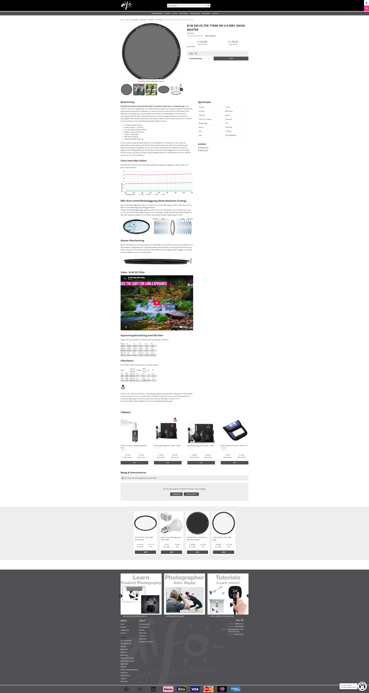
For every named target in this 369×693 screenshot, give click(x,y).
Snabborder (125, 630)
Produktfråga (196, 59)
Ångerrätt (124, 673)
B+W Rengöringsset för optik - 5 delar (200, 446)
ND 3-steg (158, 20)
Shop (127, 20)
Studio (167, 13)
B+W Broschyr (203, 150)
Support (124, 667)
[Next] (181, 89)
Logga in (176, 494)
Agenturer (124, 664)
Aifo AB (240, 620)
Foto (175, 13)
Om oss (123, 633)
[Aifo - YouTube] (141, 689)
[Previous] (120, 596)
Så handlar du (126, 643)
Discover (206, 13)
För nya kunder (126, 640)
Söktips (123, 646)
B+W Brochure (203, 147)
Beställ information (127, 661)
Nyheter (123, 627)
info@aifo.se (239, 624)
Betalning (124, 655)
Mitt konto (124, 649)
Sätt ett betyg (210, 36)
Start (122, 20)
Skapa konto (191, 494)
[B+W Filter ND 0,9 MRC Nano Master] (151, 52)
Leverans (124, 652)
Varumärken (156, 13)
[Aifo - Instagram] (127, 689)
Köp (231, 58)
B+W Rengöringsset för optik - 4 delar (167, 446)
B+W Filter (143, 20)
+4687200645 (239, 626)
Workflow (195, 13)
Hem (122, 624)
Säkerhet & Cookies (128, 658)
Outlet (215, 13)
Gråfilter (151, 20)
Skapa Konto (125, 675)
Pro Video (184, 13)
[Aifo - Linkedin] (154, 689)
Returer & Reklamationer (130, 670)
